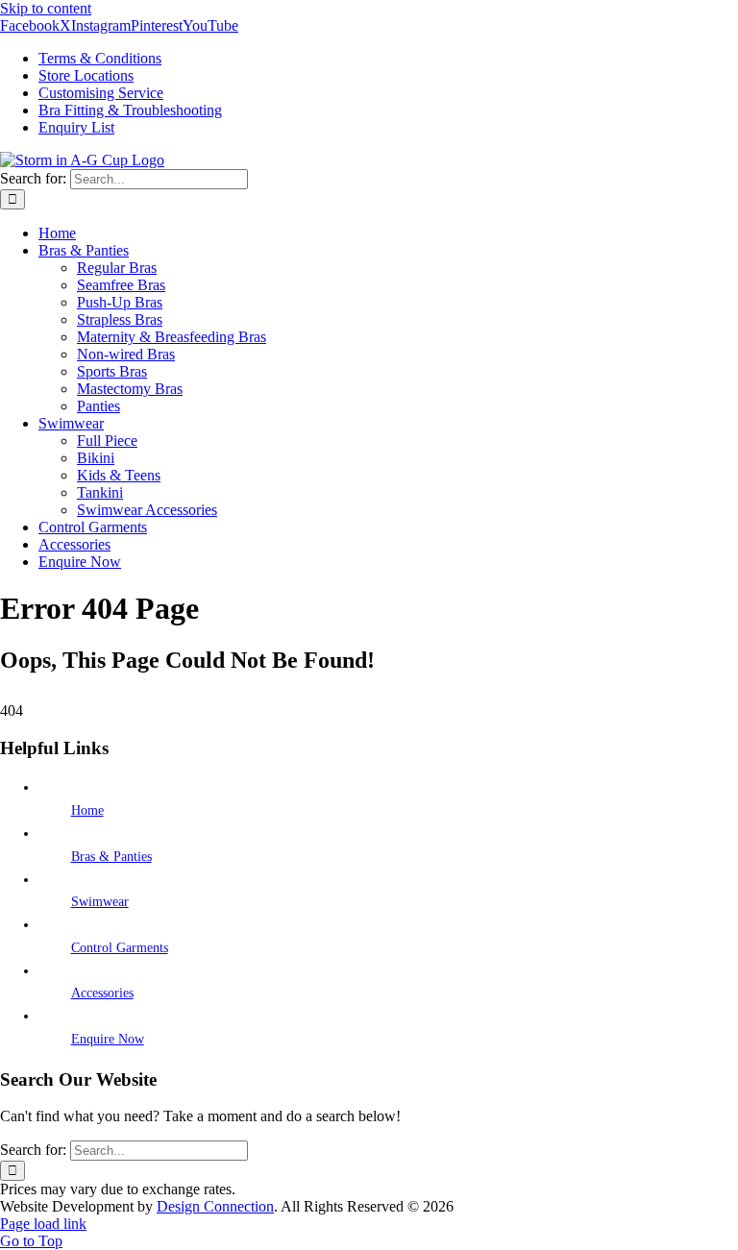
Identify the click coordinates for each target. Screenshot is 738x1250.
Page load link (43, 1223)
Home (87, 810)
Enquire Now (107, 1039)
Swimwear (100, 902)
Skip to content (45, 8)
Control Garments (119, 948)
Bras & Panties (111, 856)
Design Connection (215, 1206)
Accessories (102, 993)
